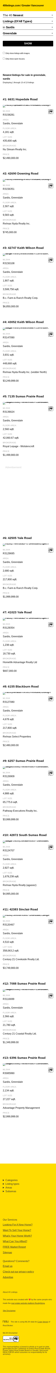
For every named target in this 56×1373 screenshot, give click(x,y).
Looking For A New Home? (18, 1224)
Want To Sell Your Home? (17, 1230)
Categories (11, 1180)
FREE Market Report (14, 1247)
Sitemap (7, 1252)
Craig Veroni (42, 1322)
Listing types (12, 1184)
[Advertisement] (28, 497)
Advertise (8, 1277)
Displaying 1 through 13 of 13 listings (18, 82)
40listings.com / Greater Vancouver (23, 5)
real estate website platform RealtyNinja (28, 1303)
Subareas (10, 1191)
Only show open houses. (15, 59)
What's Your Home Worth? (17, 1236)
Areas (8, 1187)
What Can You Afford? (15, 1241)
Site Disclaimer (9, 1311)
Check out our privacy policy (18, 1271)
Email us (7, 1266)
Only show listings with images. (17, 53)
